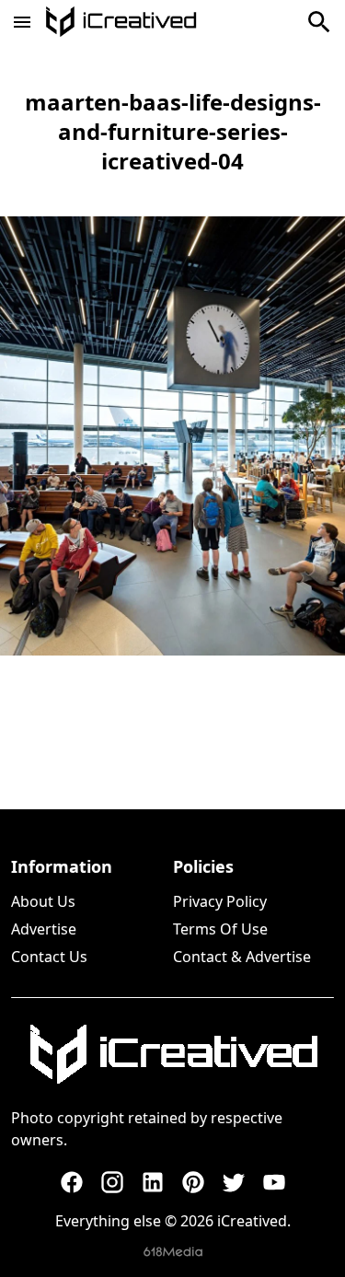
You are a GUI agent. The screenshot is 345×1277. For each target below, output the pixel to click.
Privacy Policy (220, 901)
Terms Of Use (220, 929)
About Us (43, 901)
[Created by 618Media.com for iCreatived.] (173, 1252)
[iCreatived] (173, 1054)
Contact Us (49, 956)
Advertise (43, 929)
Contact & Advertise (242, 956)
